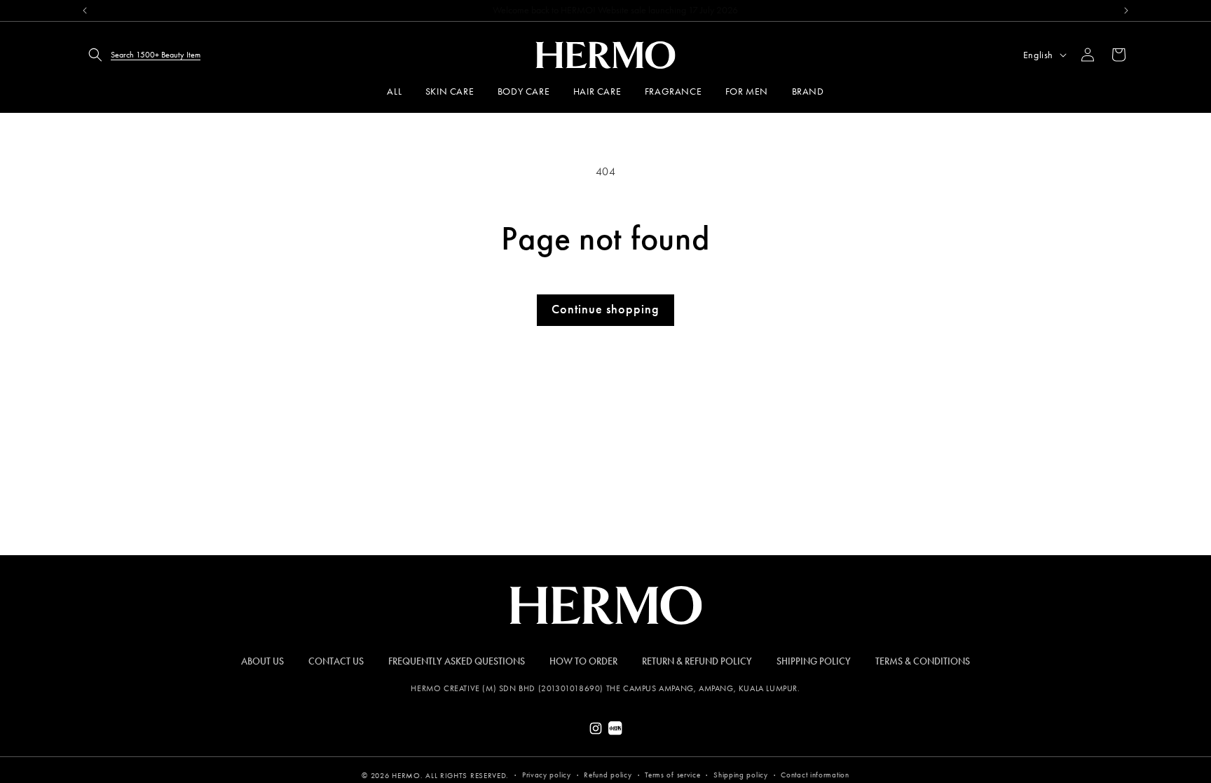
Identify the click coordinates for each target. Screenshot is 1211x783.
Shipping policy (740, 774)
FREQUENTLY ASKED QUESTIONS (456, 661)
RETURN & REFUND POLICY (697, 661)
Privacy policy (546, 774)
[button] (140, 54)
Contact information (815, 774)
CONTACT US (336, 661)
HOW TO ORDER (583, 661)
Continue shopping (605, 309)
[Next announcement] (1126, 10)
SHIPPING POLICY (813, 661)
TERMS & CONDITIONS (922, 661)
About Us (262, 661)
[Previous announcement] (84, 10)
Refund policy (607, 774)
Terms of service (672, 774)
